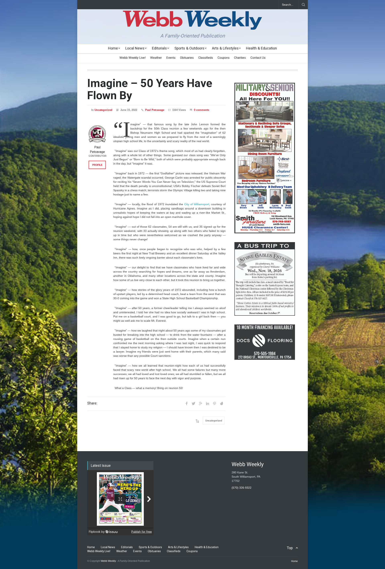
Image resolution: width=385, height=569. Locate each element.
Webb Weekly (108, 561)
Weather (156, 58)
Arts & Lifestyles (225, 48)
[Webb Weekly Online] (192, 23)
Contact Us (257, 58)
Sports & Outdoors (189, 48)
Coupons (224, 58)
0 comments (201, 109)
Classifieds (205, 58)
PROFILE (97, 165)
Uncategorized (103, 109)
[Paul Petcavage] (97, 134)
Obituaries (187, 58)
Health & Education (261, 48)
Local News (134, 48)
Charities (240, 58)
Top (290, 548)
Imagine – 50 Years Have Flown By (149, 89)
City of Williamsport (196, 204)
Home (113, 48)
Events (170, 58)
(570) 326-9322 (241, 487)
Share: (92, 403)
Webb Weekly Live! (133, 58)
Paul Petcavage (154, 109)
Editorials (159, 48)
